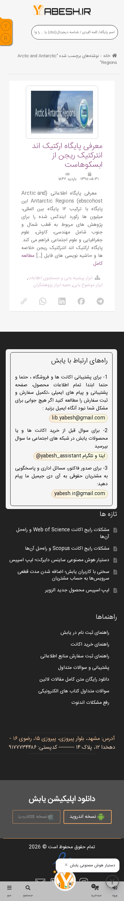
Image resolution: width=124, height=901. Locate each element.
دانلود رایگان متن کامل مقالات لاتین (74, 679)
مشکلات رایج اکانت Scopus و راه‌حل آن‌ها (67, 549)
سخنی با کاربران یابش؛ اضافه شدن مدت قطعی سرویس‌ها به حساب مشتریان (63, 575)
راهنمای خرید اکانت (90, 644)
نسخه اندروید (83, 817)
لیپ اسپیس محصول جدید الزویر (77, 590)
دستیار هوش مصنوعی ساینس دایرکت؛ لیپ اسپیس (59, 560)
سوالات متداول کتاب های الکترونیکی (74, 691)
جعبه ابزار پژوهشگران (52, 285)
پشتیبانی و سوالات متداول (84, 668)
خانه (106, 56)
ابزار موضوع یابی (88, 285)
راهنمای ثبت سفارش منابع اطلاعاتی (75, 656)
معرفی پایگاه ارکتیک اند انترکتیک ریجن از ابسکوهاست (67, 156)
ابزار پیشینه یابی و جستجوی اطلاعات (60, 278)
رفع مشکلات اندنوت (90, 703)
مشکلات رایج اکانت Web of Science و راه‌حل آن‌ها (62, 533)
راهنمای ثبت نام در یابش (85, 633)
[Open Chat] (112, 881)
